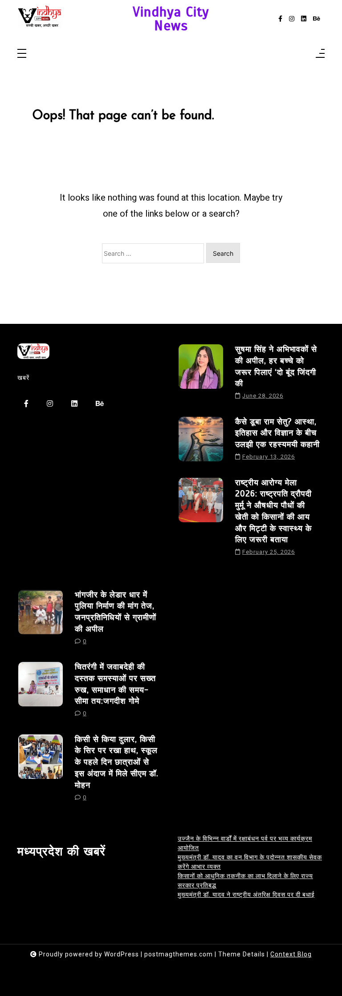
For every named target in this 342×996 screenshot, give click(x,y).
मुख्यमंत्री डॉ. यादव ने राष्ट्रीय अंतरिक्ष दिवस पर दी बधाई (246, 894)
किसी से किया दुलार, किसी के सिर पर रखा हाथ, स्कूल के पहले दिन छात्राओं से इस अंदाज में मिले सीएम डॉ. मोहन (117, 762)
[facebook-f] (280, 19)
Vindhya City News (171, 18)
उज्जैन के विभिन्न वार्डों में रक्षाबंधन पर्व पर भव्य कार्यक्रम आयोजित (245, 843)
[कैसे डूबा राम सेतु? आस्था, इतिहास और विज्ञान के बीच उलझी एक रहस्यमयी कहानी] (201, 442)
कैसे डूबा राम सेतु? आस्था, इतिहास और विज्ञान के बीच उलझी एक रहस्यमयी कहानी (277, 433)
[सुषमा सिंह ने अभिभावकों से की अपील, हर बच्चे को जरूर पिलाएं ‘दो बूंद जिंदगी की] (201, 375)
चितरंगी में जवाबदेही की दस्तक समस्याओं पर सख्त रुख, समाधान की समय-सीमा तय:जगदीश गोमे (115, 683)
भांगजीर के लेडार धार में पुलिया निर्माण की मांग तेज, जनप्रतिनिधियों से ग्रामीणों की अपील (115, 611)
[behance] (316, 19)
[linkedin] (303, 19)
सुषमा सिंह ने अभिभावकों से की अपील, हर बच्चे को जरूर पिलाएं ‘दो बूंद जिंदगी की (276, 366)
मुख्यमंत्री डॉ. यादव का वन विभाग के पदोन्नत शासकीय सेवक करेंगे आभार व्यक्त (250, 862)
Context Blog (291, 954)
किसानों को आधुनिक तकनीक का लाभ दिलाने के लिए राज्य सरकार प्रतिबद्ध (245, 880)
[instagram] (291, 19)
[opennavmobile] (320, 54)
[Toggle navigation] (21, 54)
